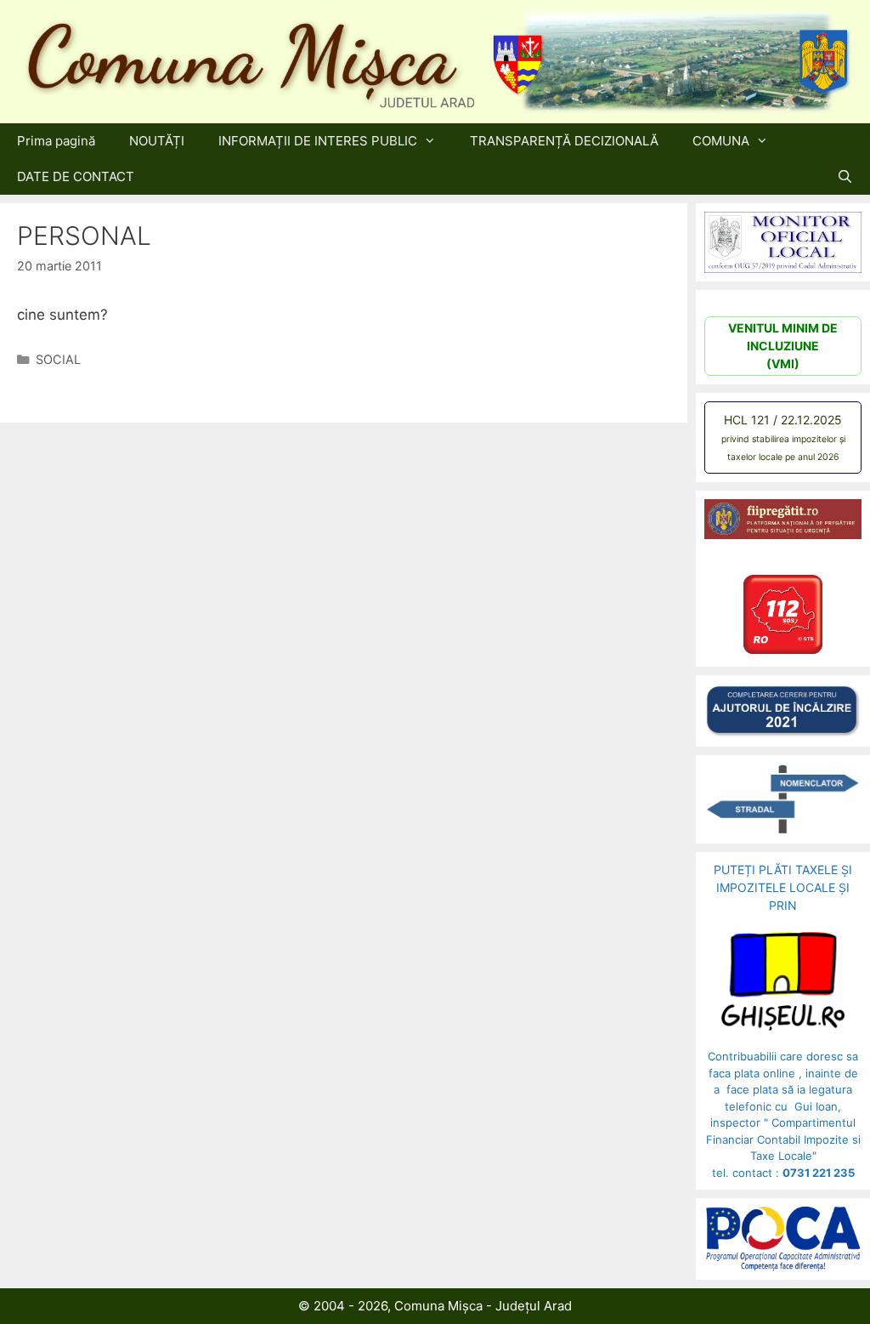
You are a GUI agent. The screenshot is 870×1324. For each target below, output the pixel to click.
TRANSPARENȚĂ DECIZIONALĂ (564, 141)
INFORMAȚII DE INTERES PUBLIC (317, 141)
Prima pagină (56, 141)
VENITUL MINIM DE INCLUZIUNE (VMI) (783, 346)
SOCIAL (58, 359)
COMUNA (720, 141)
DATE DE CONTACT (75, 176)
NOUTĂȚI (156, 141)
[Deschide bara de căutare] (845, 177)
